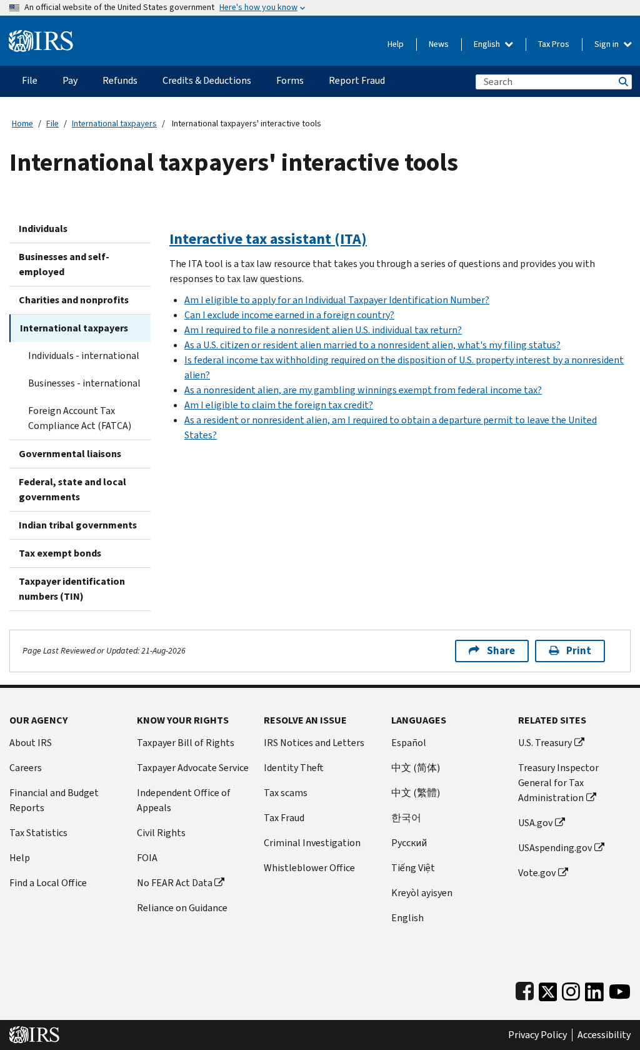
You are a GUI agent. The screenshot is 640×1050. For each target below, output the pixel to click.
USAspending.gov (555, 847)
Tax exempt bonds (60, 553)
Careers (25, 767)
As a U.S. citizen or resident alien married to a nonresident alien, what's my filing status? (372, 344)
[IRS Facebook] (525, 989)
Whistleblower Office (309, 867)
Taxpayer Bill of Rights (185, 742)
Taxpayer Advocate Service (193, 767)
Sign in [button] (607, 44)
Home (22, 123)
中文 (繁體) (415, 792)
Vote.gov (537, 872)
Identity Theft (294, 767)
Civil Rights (161, 832)
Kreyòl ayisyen (421, 892)
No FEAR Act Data (174, 882)
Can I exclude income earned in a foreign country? (289, 314)
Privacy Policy (537, 1035)
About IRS (30, 742)
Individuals (43, 228)
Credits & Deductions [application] (206, 80)
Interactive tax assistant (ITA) (268, 239)
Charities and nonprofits (74, 299)
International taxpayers (114, 123)
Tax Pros (553, 44)
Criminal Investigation (312, 842)
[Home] (41, 36)
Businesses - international (84, 383)
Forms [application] (290, 80)
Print (578, 651)
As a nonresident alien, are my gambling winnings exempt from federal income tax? (363, 389)
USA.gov (535, 822)
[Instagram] (571, 989)
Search (622, 81)
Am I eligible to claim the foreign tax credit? (278, 404)
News (439, 44)
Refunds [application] (120, 80)
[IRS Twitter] (548, 989)
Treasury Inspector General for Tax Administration (558, 782)
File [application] (30, 80)
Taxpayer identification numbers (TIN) (72, 589)
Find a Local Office (48, 882)
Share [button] (501, 651)
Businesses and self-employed (64, 264)
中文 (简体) (415, 767)
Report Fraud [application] (357, 80)
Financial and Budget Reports (54, 800)
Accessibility (604, 1035)
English (488, 44)
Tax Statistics (38, 832)
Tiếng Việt (413, 867)
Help (396, 44)
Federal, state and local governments (72, 489)
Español (408, 742)
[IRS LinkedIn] (594, 989)
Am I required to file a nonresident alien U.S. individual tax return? (323, 329)
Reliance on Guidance (182, 907)
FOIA (147, 857)
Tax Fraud (284, 817)
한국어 (406, 817)
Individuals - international (83, 355)
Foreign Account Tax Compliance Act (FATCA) (79, 418)
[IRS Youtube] (620, 989)
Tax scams (286, 792)
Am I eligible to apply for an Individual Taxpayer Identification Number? (336, 299)
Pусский (409, 842)
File (52, 123)
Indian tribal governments (78, 525)
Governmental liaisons (70, 453)
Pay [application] (70, 80)
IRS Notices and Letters (314, 742)
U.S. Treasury (545, 742)
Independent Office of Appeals (184, 800)
